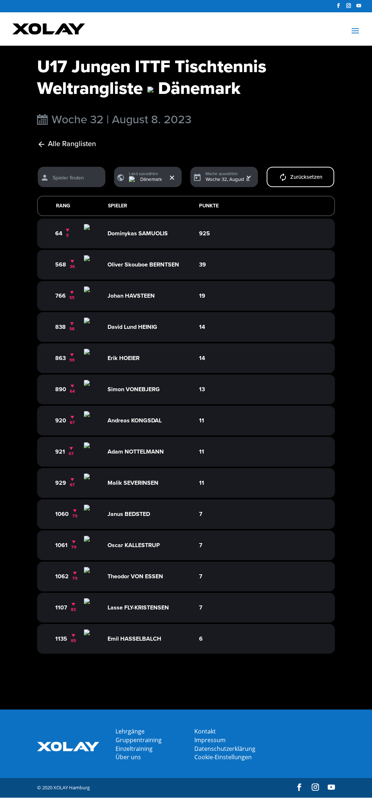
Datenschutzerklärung (224, 749)
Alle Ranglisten (72, 144)
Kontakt (205, 731)
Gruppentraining (139, 740)
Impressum (210, 740)
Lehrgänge (130, 731)
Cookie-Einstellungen (223, 757)
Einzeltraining (134, 749)
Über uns (128, 757)
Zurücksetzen (306, 177)
